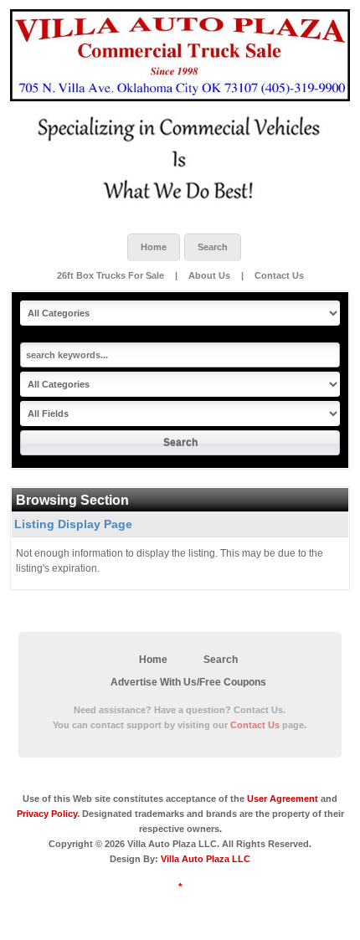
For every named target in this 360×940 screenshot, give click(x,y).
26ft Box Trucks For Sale (112, 275)
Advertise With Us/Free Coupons (188, 682)
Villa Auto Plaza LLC (205, 859)
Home (154, 247)
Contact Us (279, 275)
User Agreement (282, 799)
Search (213, 247)
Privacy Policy (47, 814)
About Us (209, 275)
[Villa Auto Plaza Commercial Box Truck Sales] (180, 55)
